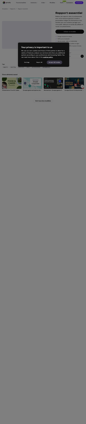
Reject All (39, 62)
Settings (26, 62)
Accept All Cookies (54, 62)
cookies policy (48, 57)
